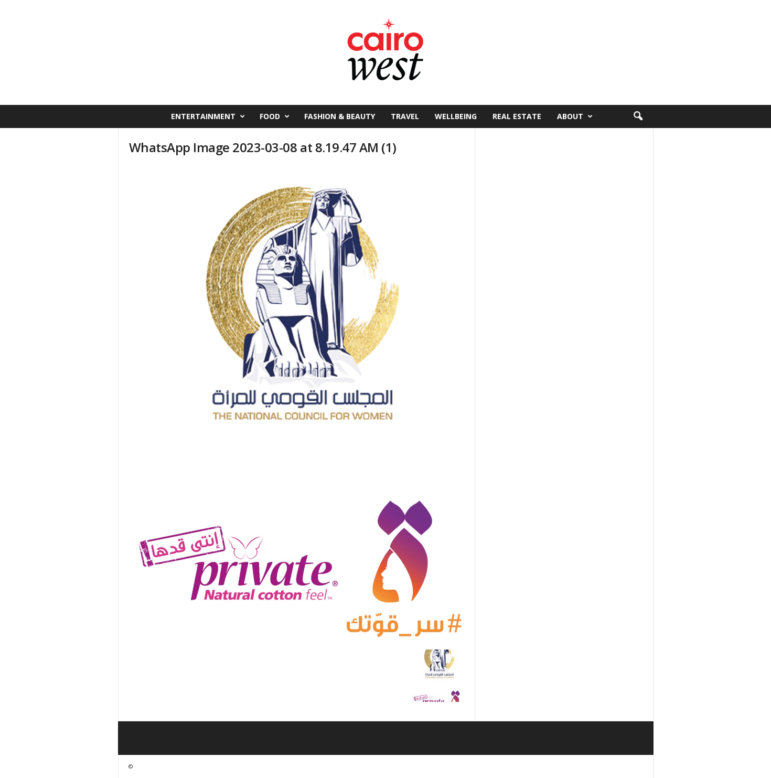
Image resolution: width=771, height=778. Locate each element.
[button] (637, 116)
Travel (405, 116)
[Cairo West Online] (385, 52)
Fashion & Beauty (339, 116)
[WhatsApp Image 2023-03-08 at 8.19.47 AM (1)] (297, 405)
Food (270, 116)
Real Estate (516, 116)
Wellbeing (456, 116)
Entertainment (203, 116)
